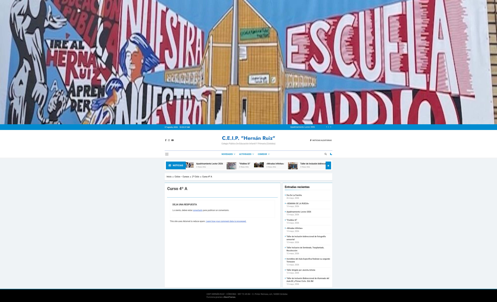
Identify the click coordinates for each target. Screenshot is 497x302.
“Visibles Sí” (309, 127)
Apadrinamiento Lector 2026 (299, 212)
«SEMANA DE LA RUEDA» (298, 203)
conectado (197, 210)
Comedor (262, 154)
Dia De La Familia (294, 195)
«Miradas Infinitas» (229, 163)
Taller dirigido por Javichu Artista (301, 270)
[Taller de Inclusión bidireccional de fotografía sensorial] (247, 167)
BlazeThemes (229, 297)
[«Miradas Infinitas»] (213, 164)
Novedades (227, 154)
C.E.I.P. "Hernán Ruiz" (248, 138)
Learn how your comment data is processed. (226, 221)
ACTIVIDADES (245, 154)
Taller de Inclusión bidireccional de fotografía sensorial (280, 163)
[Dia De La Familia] (314, 165)
